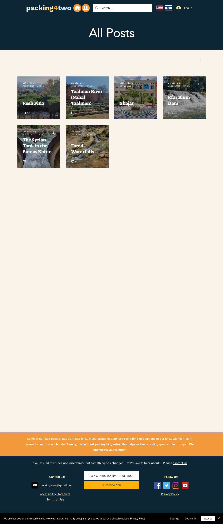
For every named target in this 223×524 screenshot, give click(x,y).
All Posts (111, 33)
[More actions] (54, 84)
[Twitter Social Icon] (166, 485)
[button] (201, 61)
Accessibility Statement (55, 494)
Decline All (190, 518)
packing (39, 8)
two (64, 8)
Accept (208, 518)
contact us (180, 463)
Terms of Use (55, 499)
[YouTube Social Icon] (185, 485)
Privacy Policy (137, 518)
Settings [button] (174, 518)
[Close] (219, 518)
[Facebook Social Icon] (157, 485)
